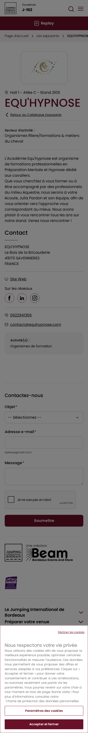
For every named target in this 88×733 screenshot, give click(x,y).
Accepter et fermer (44, 724)
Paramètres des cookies (44, 710)
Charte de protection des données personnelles (42, 701)
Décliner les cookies (71, 632)
